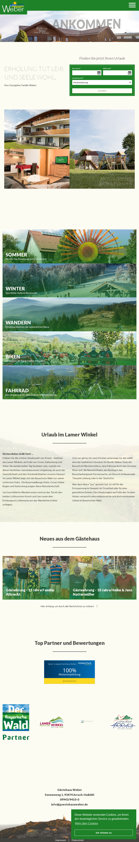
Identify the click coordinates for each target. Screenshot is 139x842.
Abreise (107, 68)
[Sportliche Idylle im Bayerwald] (69, 280)
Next (130, 149)
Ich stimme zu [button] (104, 832)
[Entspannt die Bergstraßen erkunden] (69, 348)
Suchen (102, 90)
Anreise (76, 68)
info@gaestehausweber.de (69, 804)
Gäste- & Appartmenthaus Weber (62, 664)
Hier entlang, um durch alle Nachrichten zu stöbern (67, 606)
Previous (9, 149)
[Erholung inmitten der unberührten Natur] (69, 314)
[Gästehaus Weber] (13, 7)
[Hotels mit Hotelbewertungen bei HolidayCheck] (84, 664)
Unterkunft (78, 78)
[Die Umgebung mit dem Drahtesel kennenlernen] (69, 382)
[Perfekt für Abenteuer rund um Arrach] (69, 246)
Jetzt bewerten (69, 680)
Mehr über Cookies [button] (86, 823)
